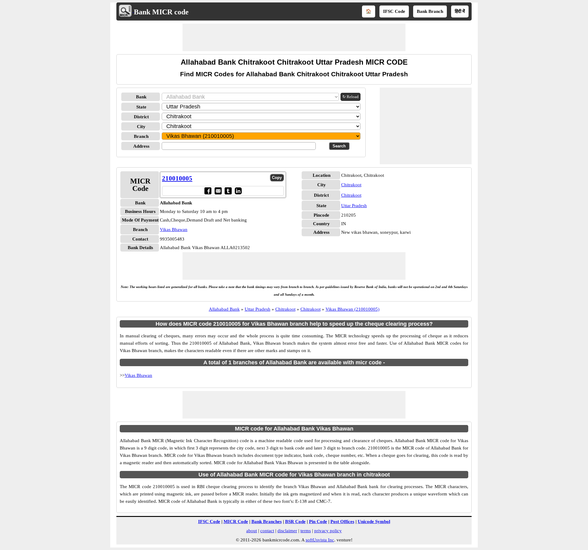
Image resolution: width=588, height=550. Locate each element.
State (141, 106)
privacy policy (328, 530)
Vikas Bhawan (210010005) (352, 309)
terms (305, 530)
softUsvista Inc (320, 539)
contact (267, 530)
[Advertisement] (294, 37)
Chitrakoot (351, 184)
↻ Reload (350, 96)
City (141, 126)
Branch (141, 136)
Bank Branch (430, 11)
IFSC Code (394, 11)
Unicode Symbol (374, 521)
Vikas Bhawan (173, 229)
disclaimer (287, 530)
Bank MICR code (161, 12)
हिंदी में (460, 11)
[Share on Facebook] (208, 191)
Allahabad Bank (224, 309)
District (141, 116)
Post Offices (342, 521)
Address (141, 146)
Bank (141, 96)
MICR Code (236, 521)
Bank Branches (266, 521)
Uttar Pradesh (354, 205)
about (251, 530)
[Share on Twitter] (228, 191)
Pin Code (318, 521)
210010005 (177, 178)
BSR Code (295, 521)
